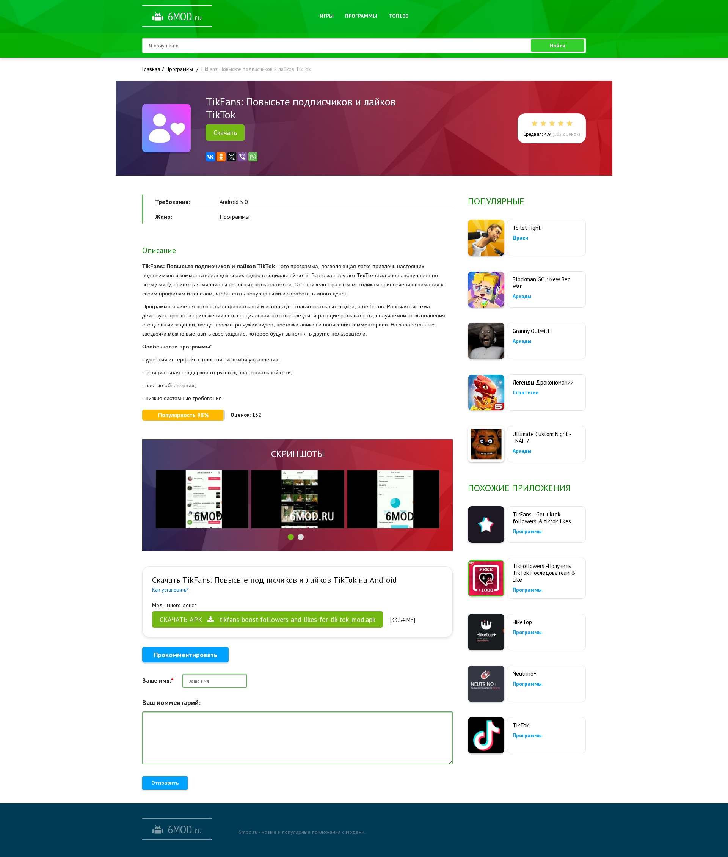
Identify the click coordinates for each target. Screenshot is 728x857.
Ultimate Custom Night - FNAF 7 (542, 437)
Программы (361, 16)
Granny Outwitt (531, 330)
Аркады (522, 296)
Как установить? (170, 589)
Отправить (165, 782)
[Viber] (242, 156)
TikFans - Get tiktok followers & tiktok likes (542, 518)
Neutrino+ (525, 673)
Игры (327, 16)
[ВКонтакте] (210, 156)
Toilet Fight (527, 227)
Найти (557, 45)
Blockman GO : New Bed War (542, 283)
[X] (231, 156)
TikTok (521, 725)
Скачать (225, 132)
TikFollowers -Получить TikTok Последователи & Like (544, 572)
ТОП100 (398, 16)
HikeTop (522, 622)
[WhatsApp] (252, 156)
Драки (520, 237)
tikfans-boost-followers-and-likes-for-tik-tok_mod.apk (267, 619)
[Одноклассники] (221, 156)
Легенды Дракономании (543, 382)
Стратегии (526, 392)
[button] (291, 537)
